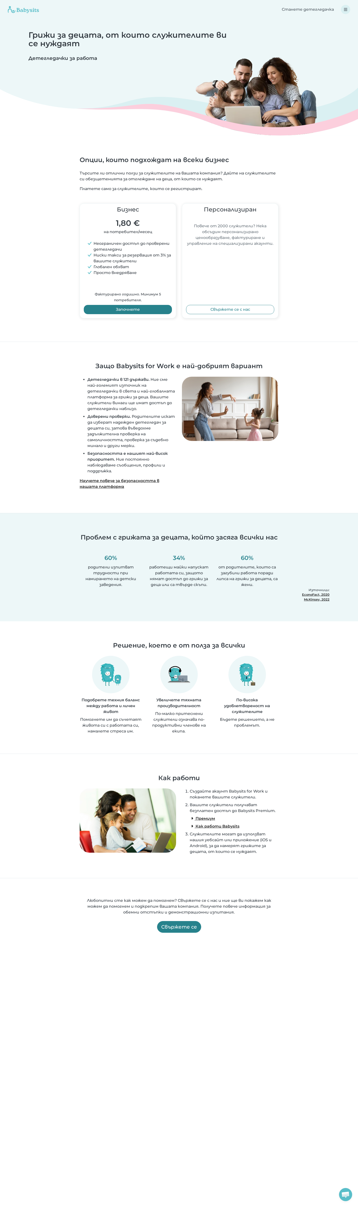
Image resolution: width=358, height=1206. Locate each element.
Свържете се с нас (230, 309)
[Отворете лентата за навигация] (345, 9)
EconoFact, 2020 (316, 594)
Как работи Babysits (217, 826)
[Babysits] (23, 9)
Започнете (128, 309)
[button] (345, 1194)
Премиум (205, 818)
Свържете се (179, 927)
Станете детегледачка (308, 9)
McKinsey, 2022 (317, 599)
